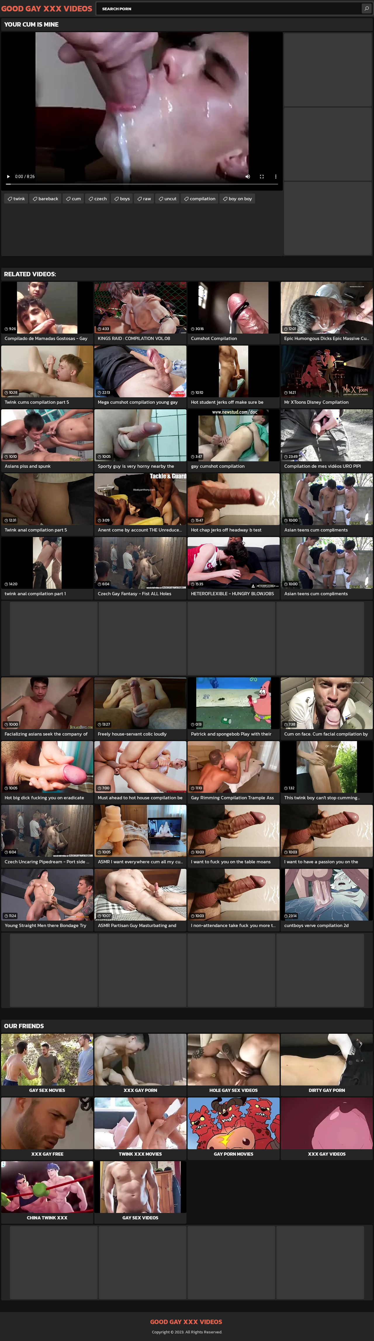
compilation (202, 198)
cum (76, 198)
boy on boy (240, 198)
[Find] (367, 8)
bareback (48, 198)
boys (125, 198)
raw (147, 198)
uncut (170, 198)
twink (19, 198)
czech (100, 198)
